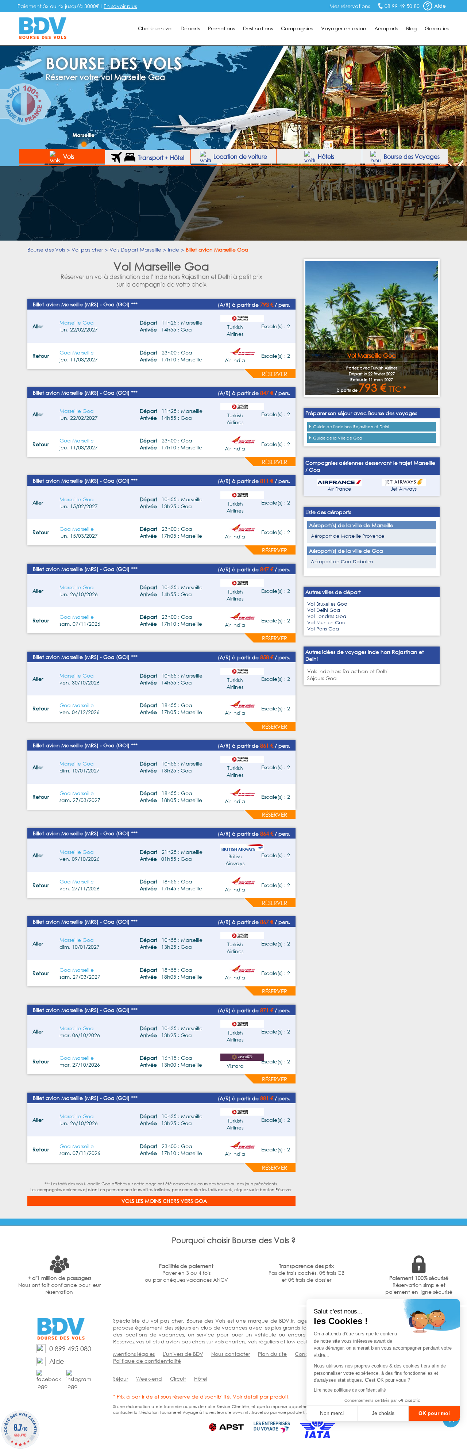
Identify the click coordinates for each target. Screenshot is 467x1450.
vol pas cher (166, 1320)
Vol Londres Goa (326, 616)
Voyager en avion (343, 28)
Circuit (178, 1378)
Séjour (120, 1378)
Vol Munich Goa (326, 622)
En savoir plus (120, 6)
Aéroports (386, 28)
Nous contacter (230, 1353)
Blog (411, 28)
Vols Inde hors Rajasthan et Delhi (348, 671)
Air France (339, 489)
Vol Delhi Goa (323, 610)
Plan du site (272, 1353)
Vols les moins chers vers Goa (164, 1200)
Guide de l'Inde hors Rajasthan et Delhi (351, 427)
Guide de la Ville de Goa (337, 438)
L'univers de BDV (183, 1353)
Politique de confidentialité (147, 1360)
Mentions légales (134, 1353)
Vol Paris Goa (323, 629)
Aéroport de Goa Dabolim (342, 562)
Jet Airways (404, 489)
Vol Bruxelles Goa (327, 604)
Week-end (149, 1378)
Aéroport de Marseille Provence (347, 536)
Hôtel (200, 1378)
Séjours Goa (322, 678)
